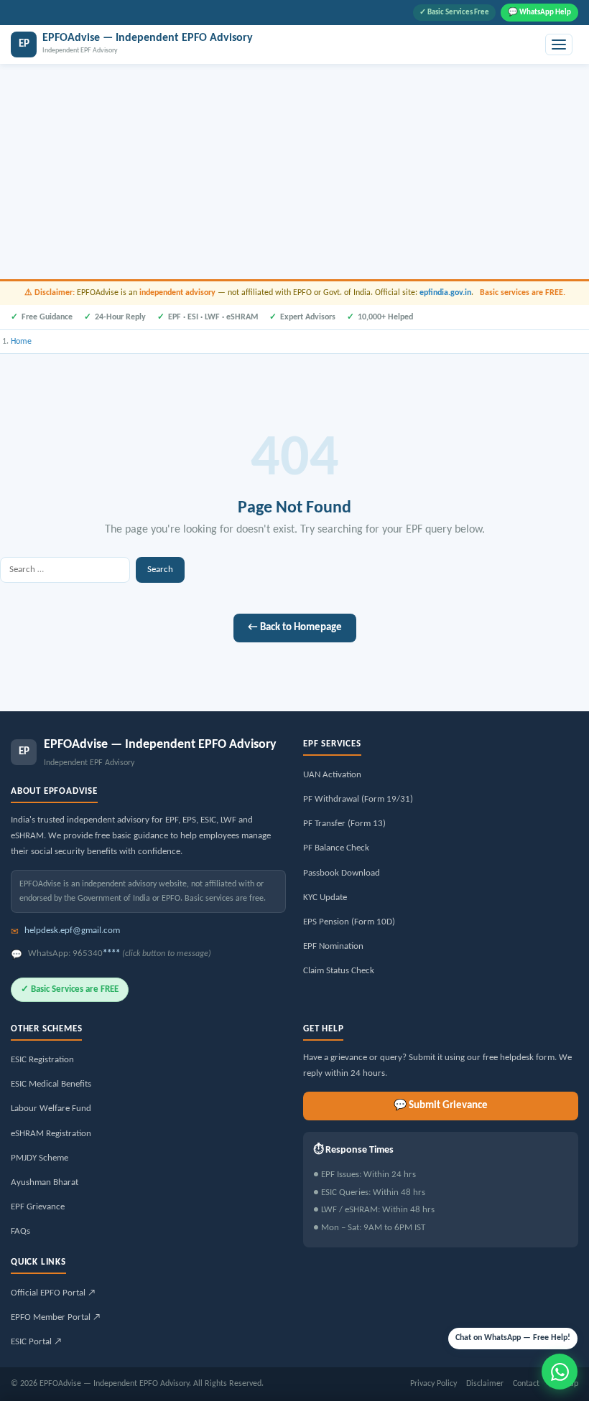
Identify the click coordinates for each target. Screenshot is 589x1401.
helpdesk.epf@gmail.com (72, 930)
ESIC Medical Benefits (51, 1084)
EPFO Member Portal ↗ (56, 1317)
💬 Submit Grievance (441, 1105)
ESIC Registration (42, 1059)
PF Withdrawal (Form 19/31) (358, 799)
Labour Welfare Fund (51, 1108)
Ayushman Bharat (44, 1182)
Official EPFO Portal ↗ (53, 1293)
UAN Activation (332, 774)
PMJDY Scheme (39, 1158)
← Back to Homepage (295, 627)
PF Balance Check (336, 848)
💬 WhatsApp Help (539, 13)
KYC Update (325, 897)
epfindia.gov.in (445, 293)
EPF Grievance (38, 1207)
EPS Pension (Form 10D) (349, 922)
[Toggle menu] (558, 44)
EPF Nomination (333, 946)
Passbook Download (341, 873)
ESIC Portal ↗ (36, 1341)
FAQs (20, 1231)
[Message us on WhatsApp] (560, 1372)
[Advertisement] (294, 171)
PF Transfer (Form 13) (344, 823)
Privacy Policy (433, 1383)
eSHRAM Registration (51, 1133)
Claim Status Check (338, 970)
